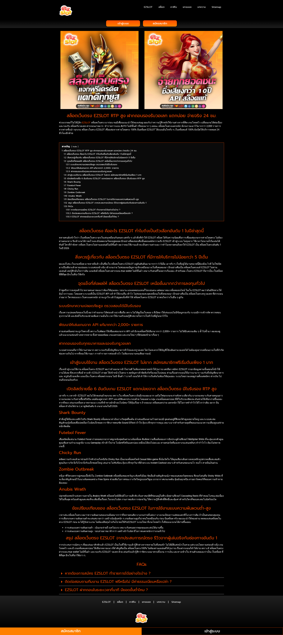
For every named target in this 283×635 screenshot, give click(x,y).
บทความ (201, 7)
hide (75, 146)
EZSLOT (148, 7)
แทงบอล (187, 7)
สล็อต (161, 7)
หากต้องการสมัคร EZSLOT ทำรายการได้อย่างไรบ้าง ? (107, 573)
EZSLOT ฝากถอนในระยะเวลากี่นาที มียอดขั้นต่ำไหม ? (106, 590)
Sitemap (216, 7)
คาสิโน (173, 7)
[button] (141, 573)
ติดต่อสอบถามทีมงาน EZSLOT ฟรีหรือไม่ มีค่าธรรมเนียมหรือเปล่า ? (118, 581)
